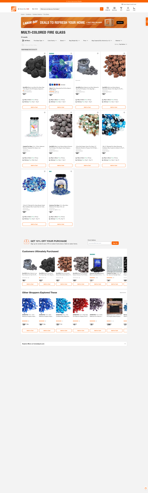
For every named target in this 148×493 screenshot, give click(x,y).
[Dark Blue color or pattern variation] (57, 85)
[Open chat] (147, 21)
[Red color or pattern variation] (55, 85)
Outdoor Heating (37, 14)
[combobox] (70, 9)
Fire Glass (46, 14)
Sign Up (115, 243)
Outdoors (28, 14)
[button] (121, 44)
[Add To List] (44, 53)
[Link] (34, 81)
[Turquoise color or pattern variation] (52, 85)
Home (22, 14)
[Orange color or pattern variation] (59, 85)
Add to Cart (34, 107)
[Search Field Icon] (101, 9)
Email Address (92, 240)
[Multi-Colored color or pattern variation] (50, 85)
